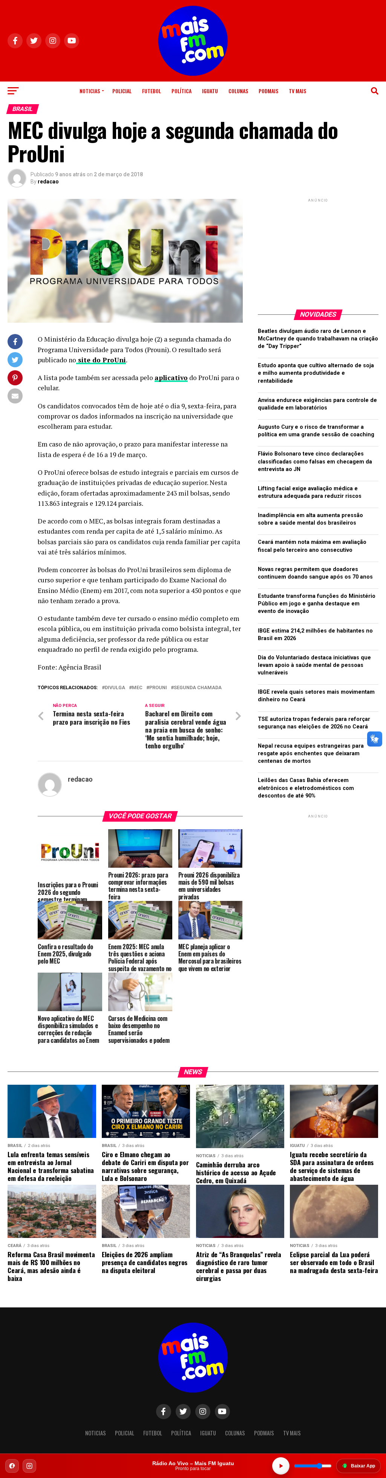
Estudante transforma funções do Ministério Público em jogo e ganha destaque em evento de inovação (316, 603)
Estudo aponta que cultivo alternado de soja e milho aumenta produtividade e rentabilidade (316, 373)
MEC (137, 687)
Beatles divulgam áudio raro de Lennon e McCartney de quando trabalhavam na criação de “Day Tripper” (318, 338)
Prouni (158, 687)
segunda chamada (198, 687)
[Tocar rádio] (281, 1466)
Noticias (90, 91)
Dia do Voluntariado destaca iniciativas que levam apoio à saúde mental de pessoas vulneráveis (314, 665)
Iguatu (210, 91)
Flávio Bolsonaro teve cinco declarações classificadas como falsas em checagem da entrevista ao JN (315, 461)
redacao (48, 182)
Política (181, 91)
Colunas (238, 91)
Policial (122, 91)
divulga (115, 687)
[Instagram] (29, 1466)
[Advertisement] (318, 251)
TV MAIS (297, 91)
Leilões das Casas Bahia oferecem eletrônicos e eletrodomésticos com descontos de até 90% (306, 788)
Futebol (151, 91)
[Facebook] (12, 1466)
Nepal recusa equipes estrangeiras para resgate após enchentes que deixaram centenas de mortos (311, 753)
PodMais (268, 91)
